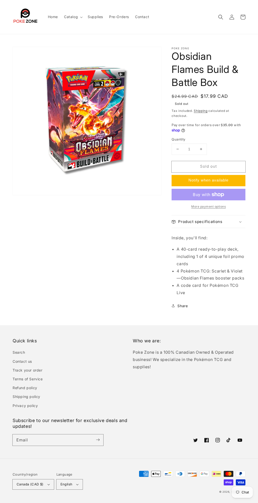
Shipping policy (26, 396)
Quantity (178, 139)
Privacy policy (25, 405)
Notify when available (208, 180)
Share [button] (182, 306)
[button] (220, 17)
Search (19, 352)
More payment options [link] (208, 206)
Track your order (28, 370)
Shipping (201, 111)
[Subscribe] (97, 439)
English (66, 484)
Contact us (22, 361)
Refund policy (25, 388)
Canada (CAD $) (30, 484)
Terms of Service (28, 379)
